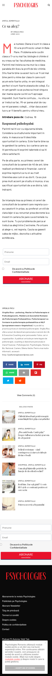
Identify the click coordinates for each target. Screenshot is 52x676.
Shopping (22, 465)
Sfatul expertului (10, 21)
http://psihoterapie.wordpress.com (18, 354)
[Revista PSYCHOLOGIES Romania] (26, 5)
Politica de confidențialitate (14, 624)
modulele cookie (12, 659)
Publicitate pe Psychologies (14, 601)
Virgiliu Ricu (18, 32)
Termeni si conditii (10, 615)
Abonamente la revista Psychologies (18, 596)
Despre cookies (9, 619)
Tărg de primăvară (10, 610)
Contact (5, 629)
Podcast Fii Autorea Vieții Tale (15, 639)
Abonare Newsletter (11, 605)
